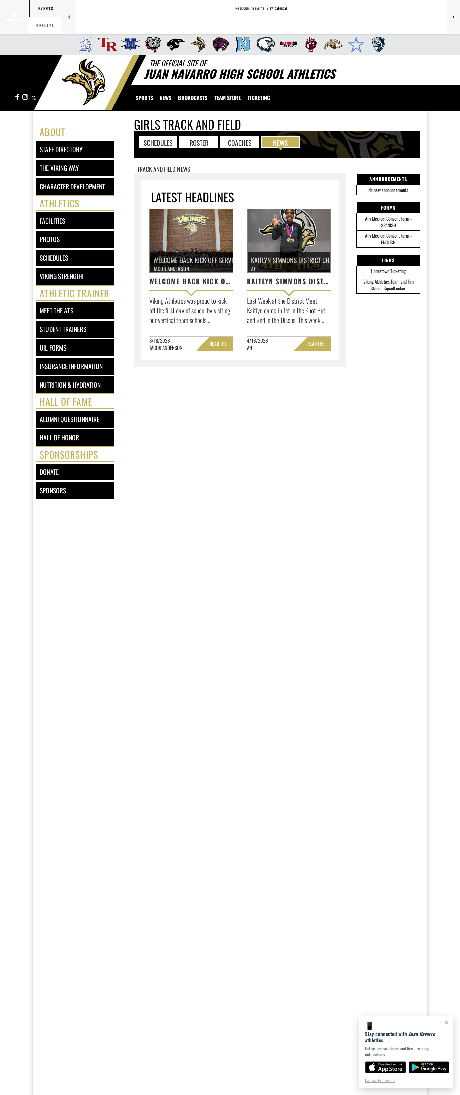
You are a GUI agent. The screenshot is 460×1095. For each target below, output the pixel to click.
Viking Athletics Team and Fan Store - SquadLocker (388, 285)
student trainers (63, 329)
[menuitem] (83, 44)
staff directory (61, 149)
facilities (52, 221)
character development (72, 186)
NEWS (280, 142)
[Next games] (453, 17)
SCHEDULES (158, 142)
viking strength (61, 276)
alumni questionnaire (69, 419)
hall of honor (59, 437)
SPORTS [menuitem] (144, 98)
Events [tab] (46, 8)
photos (50, 239)
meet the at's (56, 311)
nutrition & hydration (70, 385)
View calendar (277, 8)
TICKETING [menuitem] (259, 98)
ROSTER (199, 142)
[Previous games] (69, 17)
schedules (54, 258)
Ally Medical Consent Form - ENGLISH (388, 239)
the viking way (59, 168)
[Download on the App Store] (385, 1067)
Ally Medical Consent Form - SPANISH (388, 222)
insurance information (71, 366)
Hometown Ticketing (388, 270)
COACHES (239, 142)
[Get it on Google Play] (429, 1067)
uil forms (53, 348)
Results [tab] (45, 25)
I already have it (380, 1080)
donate (49, 472)
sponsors (53, 490)
